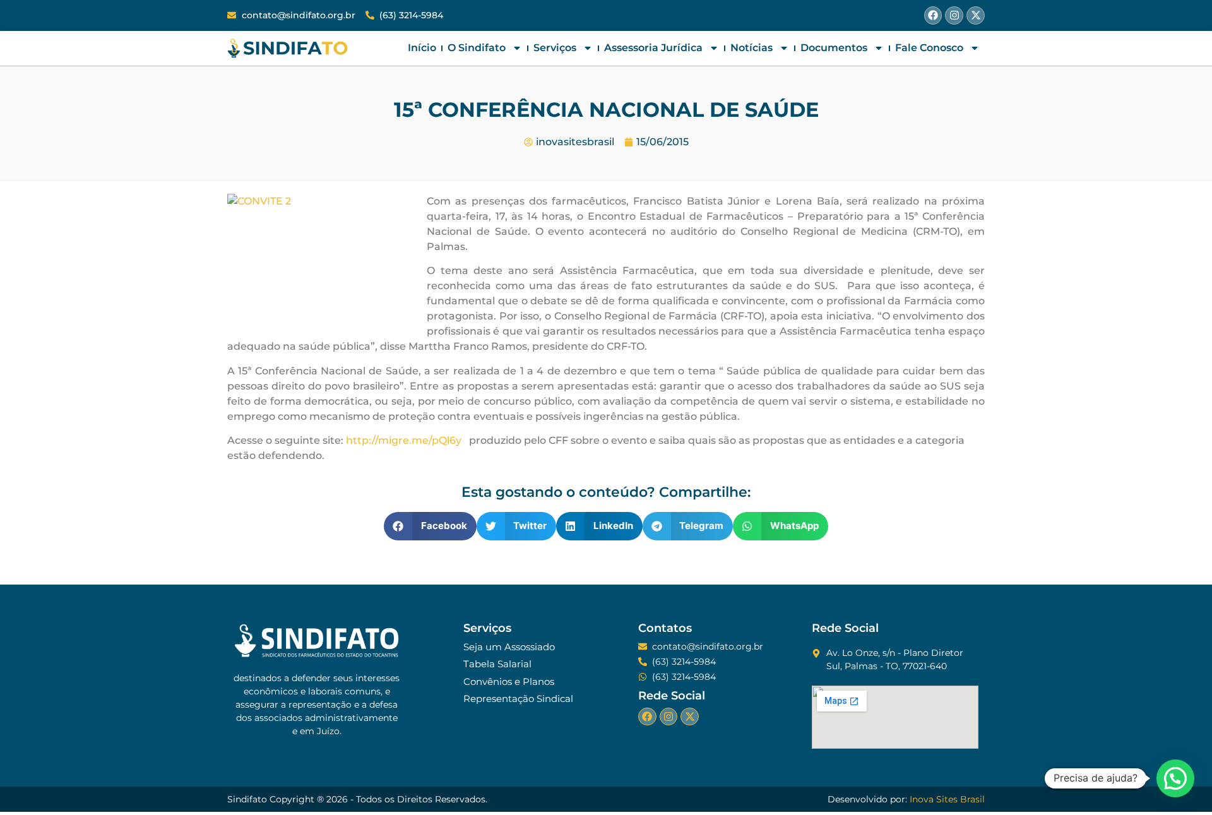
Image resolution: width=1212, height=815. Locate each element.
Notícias (751, 48)
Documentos (833, 48)
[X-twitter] (975, 15)
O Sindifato (477, 48)
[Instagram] (954, 15)
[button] (430, 526)
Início (422, 48)
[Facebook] (933, 15)
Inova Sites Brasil (947, 799)
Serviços (554, 48)
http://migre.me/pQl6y (403, 440)
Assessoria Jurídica (653, 48)
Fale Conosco (929, 48)
